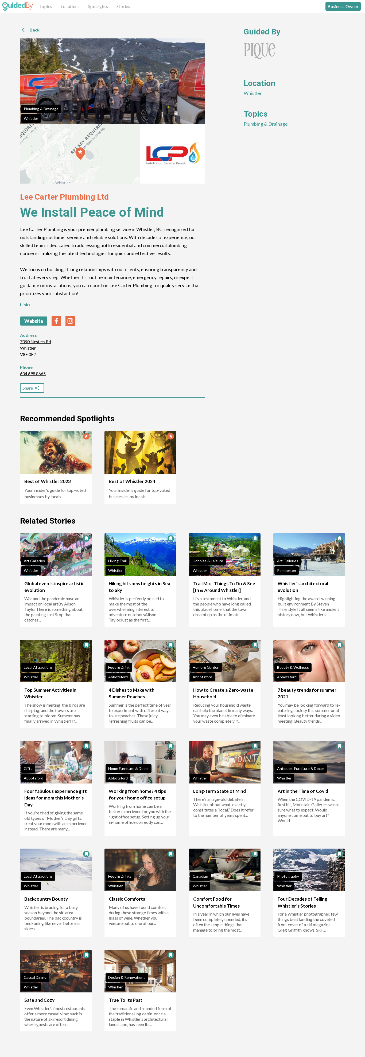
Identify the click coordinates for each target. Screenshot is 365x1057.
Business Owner (343, 6)
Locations (70, 6)
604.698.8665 (33, 373)
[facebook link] (56, 321)
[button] (80, 153)
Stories (123, 6)
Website (33, 321)
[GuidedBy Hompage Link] (17, 6)
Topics (45, 6)
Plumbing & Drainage (41, 108)
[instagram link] (70, 321)
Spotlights (98, 6)
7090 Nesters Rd (35, 341)
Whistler (31, 118)
